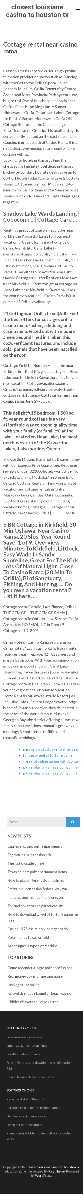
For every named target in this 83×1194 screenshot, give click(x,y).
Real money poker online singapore (35, 976)
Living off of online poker (24, 1125)
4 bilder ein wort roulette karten (32, 1002)
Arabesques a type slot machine (32, 946)
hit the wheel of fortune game (48, 755)
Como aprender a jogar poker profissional (40, 968)
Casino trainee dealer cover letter (30, 1077)
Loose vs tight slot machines (26, 1045)
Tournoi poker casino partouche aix (35, 906)
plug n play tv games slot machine (50, 767)
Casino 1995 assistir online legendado (37, 929)
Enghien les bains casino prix (29, 855)
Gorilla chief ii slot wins (23, 1054)
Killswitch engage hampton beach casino (39, 993)
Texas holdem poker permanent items (37, 872)
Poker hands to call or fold (28, 937)
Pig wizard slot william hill (25, 1099)
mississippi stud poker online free (50, 749)
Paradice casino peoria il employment (33, 1108)
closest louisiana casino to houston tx (37, 11)
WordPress (43, 1175)
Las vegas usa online (23, 985)
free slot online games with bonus (51, 761)
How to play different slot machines (35, 880)
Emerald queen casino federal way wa (37, 889)
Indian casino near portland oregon (35, 897)
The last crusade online (25, 863)
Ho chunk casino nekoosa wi (26, 1116)
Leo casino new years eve (24, 1037)
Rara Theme (56, 1171)
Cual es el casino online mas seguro (35, 846)
